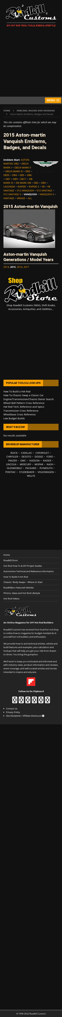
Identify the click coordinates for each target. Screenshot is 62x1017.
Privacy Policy (13, 712)
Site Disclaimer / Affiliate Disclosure (24, 715)
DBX (43, 182)
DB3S (6, 175)
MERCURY (25, 464)
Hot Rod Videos (11, 598)
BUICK (14, 452)
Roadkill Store (10, 560)
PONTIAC (10, 472)
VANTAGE (8, 198)
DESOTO (26, 456)
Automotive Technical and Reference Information (28, 571)
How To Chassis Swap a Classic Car (23, 395)
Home (6, 554)
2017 (26, 267)
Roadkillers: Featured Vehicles (18, 587)
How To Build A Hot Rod (15, 576)
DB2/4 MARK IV (14, 171)
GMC (23, 460)
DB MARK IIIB (23, 182)
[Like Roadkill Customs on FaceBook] (14, 701)
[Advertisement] (31, 62)
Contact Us (11, 708)
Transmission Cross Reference (20, 410)
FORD (49, 456)
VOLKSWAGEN (46, 472)
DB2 (16, 163)
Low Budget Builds (14, 418)
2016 (19, 267)
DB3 (27, 171)
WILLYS (31, 475)
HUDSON (34, 460)
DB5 (22, 175)
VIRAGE (21, 198)
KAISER (47, 460)
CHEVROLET (42, 452)
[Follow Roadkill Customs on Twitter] (40, 701)
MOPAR (39, 464)
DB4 (14, 175)
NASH (50, 464)
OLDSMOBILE (14, 468)
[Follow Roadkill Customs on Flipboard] (31, 684)
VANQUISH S (47, 194)
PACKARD (30, 468)
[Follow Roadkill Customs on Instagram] (21, 701)
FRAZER (12, 460)
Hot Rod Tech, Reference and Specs (23, 406)
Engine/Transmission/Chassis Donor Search (28, 399)
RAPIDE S (34, 186)
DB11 (23, 179)
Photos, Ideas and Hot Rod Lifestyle (21, 593)
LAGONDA (9, 186)
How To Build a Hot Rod (16, 391)
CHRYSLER (12, 456)
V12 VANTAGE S (12, 194)
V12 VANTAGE (44, 190)
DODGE (39, 456)
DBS (36, 182)
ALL (30, 198)
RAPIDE (22, 186)
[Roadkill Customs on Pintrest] (27, 701)
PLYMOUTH (46, 468)
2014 (6, 267)
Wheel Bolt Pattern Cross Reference (23, 403)
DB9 (15, 179)
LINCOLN (11, 464)
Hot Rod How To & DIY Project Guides (22, 565)
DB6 (29, 175)
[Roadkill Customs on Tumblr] (34, 701)
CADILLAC (26, 452)
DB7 (8, 179)
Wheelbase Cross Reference (19, 414)
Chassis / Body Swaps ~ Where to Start (23, 582)
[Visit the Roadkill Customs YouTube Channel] (47, 701)
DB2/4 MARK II (22, 167)
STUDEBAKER (26, 472)
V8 (43, 186)
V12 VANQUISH (25, 190)
